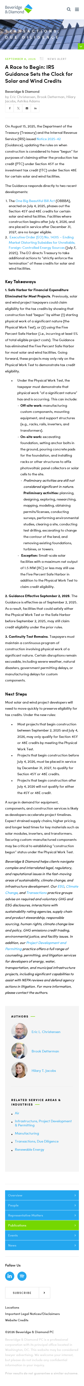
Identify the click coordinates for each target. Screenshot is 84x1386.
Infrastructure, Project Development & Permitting (43, 1123)
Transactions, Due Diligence (37, 1141)
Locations (12, 1307)
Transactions (36, 892)
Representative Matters (25, 1215)
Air (17, 1113)
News (12, 1245)
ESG (60, 886)
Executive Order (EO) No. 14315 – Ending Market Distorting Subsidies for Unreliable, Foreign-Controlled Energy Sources (42, 242)
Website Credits (16, 1320)
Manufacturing (27, 1133)
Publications (17, 1225)
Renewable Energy (29, 1149)
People (13, 1205)
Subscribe (22, 1292)
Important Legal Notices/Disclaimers (32, 1313)
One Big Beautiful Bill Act (35, 201)
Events (13, 1235)
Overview (15, 1195)
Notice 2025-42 (48, 139)
